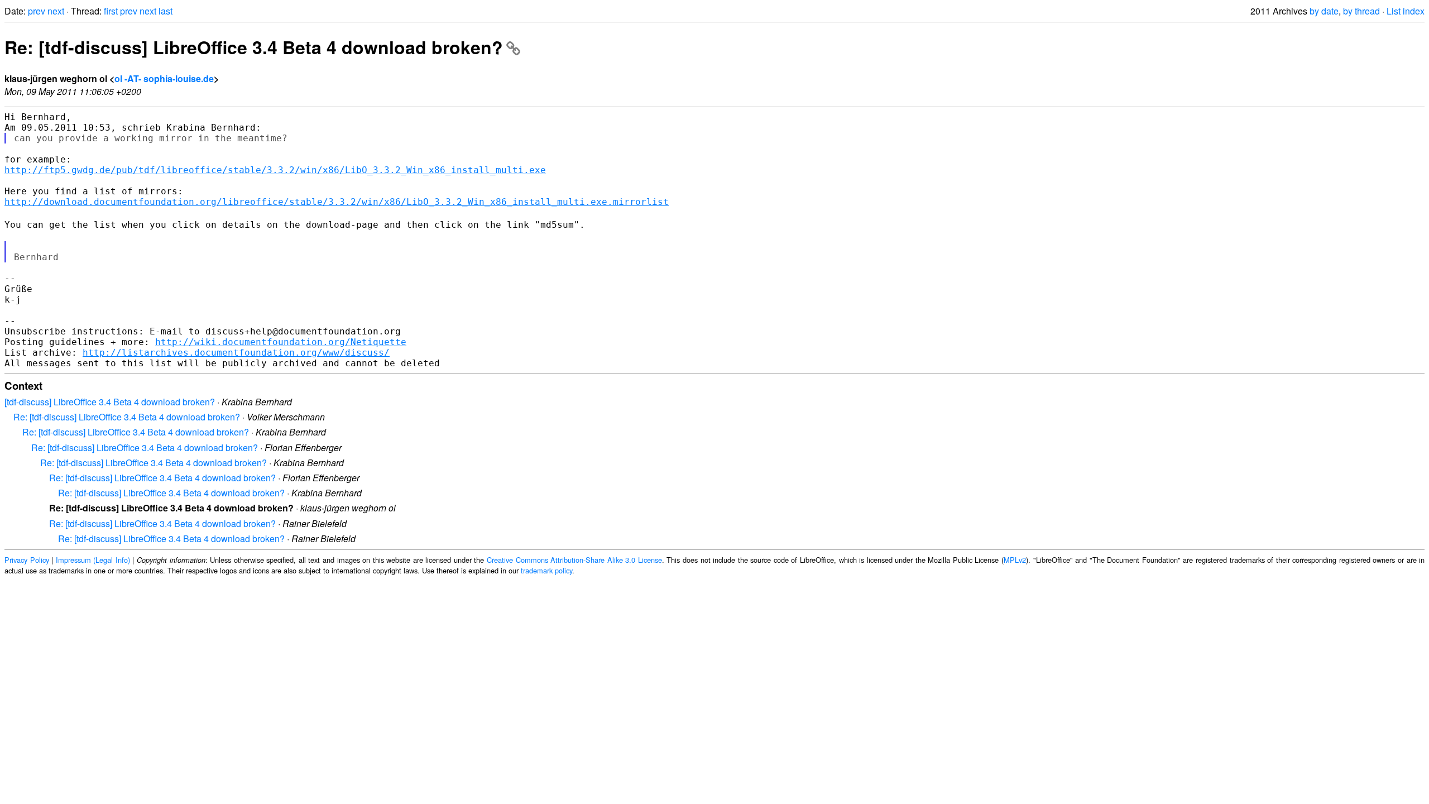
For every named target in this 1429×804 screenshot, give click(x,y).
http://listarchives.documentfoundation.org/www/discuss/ (236, 352)
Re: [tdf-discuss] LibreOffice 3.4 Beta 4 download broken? (253, 47)
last (165, 10)
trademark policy (546, 570)
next (55, 10)
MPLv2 (1015, 559)
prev (36, 10)
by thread (1361, 10)
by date (1324, 10)
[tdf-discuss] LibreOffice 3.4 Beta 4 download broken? (109, 401)
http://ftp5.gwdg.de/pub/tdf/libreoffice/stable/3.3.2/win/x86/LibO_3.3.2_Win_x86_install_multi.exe (275, 170)
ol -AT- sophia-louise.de (164, 78)
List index (1406, 10)
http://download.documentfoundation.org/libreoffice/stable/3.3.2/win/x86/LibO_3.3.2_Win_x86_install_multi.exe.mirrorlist (336, 202)
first (111, 10)
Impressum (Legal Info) (93, 559)
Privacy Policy (26, 559)
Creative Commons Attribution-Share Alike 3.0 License (574, 559)
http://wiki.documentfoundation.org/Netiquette (280, 342)
